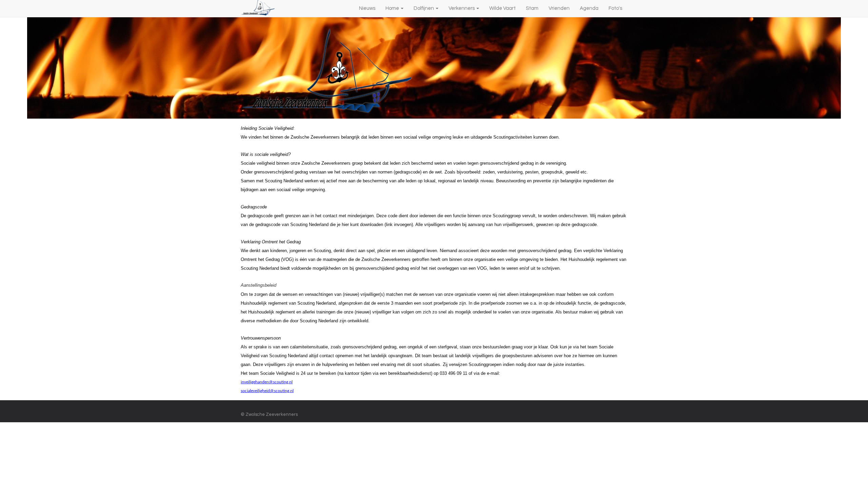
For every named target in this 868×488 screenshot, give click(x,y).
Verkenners (462, 8)
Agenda (589, 8)
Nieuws (367, 8)
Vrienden (559, 8)
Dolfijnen (424, 8)
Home (393, 8)
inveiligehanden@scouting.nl (267, 382)
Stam (532, 8)
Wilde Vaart (502, 8)
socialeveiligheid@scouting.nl (267, 391)
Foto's (615, 8)
